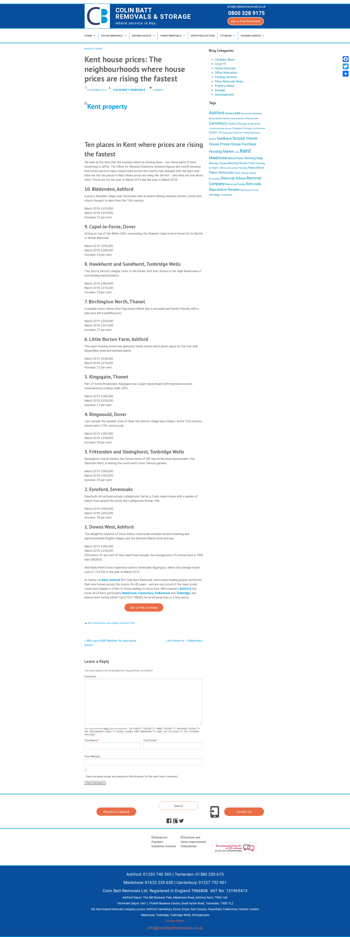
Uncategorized (224, 94)
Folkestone (162, 593)
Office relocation (228, 167)
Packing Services (226, 77)
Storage (226, 35)
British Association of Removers (240, 118)
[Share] (345, 73)
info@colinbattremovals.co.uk (247, 6)
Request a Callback (116, 812)
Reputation (218, 189)
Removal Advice (233, 178)
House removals (225, 68)
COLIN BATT (153, 13)
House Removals (112, 35)
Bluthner (257, 113)
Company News (225, 59)
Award (229, 113)
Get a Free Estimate (245, 21)
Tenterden (226, 194)
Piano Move (256, 167)
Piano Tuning (241, 172)
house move (245, 138)
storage (214, 194)
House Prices (219, 144)
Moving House (218, 163)
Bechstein (246, 113)
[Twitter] (345, 66)
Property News (93, 49)
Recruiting (214, 178)
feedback (224, 138)
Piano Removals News (229, 81)
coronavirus (258, 128)
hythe (237, 152)
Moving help (253, 158)
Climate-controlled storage (220, 128)
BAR (237, 113)
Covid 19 (220, 64)
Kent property (112, 623)
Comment (90, 676)
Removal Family (235, 184)
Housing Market (221, 151)
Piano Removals (170, 35)
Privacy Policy (175, 921)
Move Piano (236, 158)
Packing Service (251, 35)
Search (178, 806)
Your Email (150, 740)
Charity (232, 123)
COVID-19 (215, 132)
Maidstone (129, 593)
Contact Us (244, 812)
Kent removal (111, 580)
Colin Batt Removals (129, 90)
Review (234, 189)
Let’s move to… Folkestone (184, 640)
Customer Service (232, 132)
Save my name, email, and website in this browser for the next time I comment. (132, 776)
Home (88, 35)
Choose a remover (248, 123)
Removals (253, 184)
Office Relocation (203, 35)
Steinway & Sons (249, 189)
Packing (242, 167)
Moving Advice (141, 35)
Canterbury (145, 593)
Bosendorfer (216, 118)
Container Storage (242, 128)
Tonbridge (183, 593)
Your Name (91, 740)
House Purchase (243, 144)
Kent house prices (96, 623)
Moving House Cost (241, 163)
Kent (245, 151)
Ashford (185, 588)
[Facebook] (345, 59)
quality (252, 172)
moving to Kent (127, 623)
